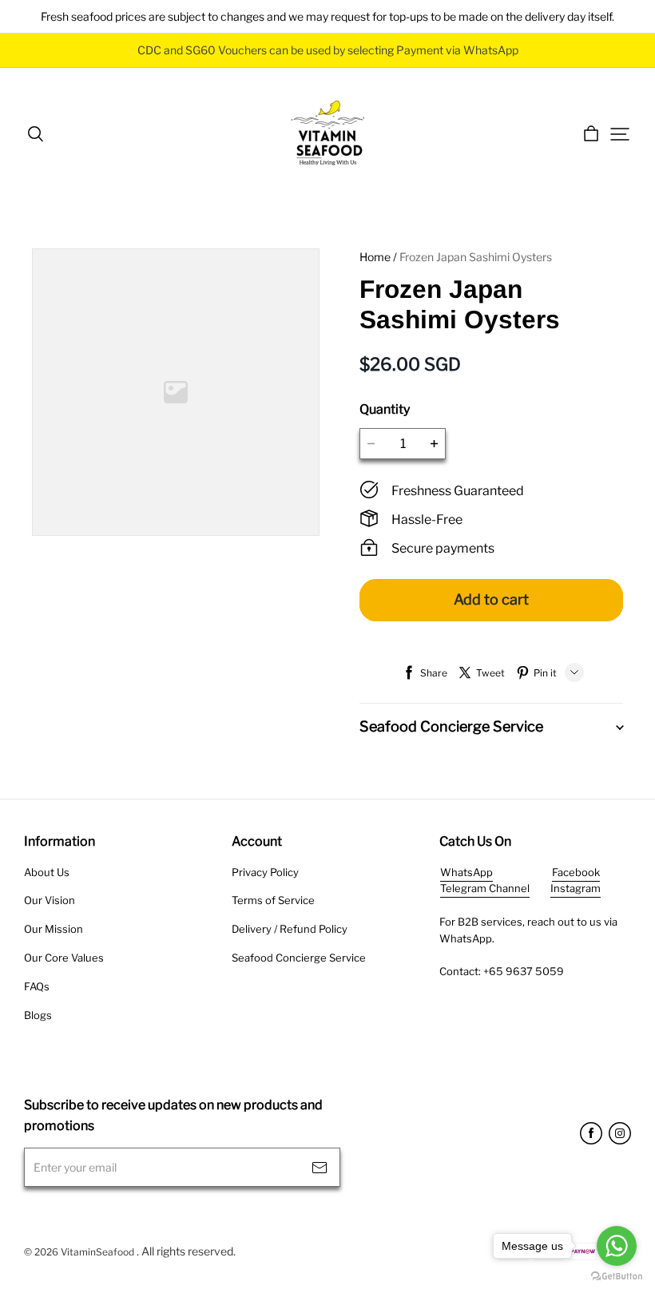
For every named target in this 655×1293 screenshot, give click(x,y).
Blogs (38, 1015)
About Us (46, 872)
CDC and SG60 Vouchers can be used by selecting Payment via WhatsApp (327, 50)
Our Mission (53, 928)
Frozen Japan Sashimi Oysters (475, 257)
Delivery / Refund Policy (289, 928)
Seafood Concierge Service (299, 957)
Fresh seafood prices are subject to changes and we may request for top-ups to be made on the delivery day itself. (327, 16)
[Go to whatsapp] (617, 1246)
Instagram (575, 888)
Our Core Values (64, 957)
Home (375, 257)
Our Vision (49, 900)
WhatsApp (466, 872)
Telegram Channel (485, 888)
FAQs (37, 986)
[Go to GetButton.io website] (616, 1276)
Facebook (576, 872)
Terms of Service (273, 900)
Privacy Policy (265, 872)
